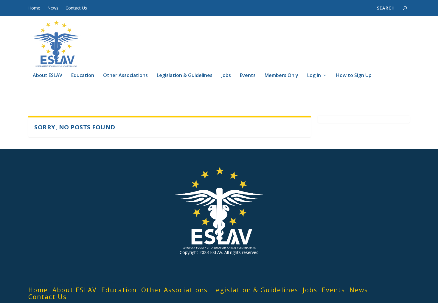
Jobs (226, 76)
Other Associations (125, 76)
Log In (314, 76)
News (52, 8)
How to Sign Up (354, 76)
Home (34, 8)
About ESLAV (47, 76)
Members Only (281, 76)
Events (248, 76)
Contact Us (76, 8)
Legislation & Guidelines (184, 76)
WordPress (118, 283)
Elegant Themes (66, 283)
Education (82, 76)
